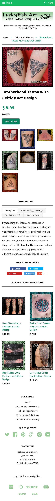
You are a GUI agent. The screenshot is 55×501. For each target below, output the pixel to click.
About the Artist (33, 215)
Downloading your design (32, 210)
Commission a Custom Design (27, 419)
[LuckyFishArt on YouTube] (47, 435)
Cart (50, 2)
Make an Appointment (27, 411)
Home (6, 37)
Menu (9, 2)
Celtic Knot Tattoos (24, 37)
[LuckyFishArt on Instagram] (39, 435)
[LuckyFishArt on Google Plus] (31, 435)
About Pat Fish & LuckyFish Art (27, 406)
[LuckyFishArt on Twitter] (7, 435)
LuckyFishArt (35, 476)
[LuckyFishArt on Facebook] (15, 435)
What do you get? (13, 215)
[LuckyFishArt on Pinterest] (23, 435)
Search (27, 402)
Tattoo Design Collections (27, 415)
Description (26, 201)
